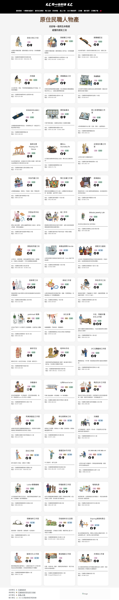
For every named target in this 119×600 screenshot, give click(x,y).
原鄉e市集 (21, 595)
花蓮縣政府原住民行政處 (27, 592)
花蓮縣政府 (22, 590)
